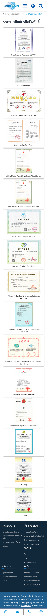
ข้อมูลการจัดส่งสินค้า (32, 581)
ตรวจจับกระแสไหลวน (11, 532)
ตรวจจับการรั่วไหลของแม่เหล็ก (12, 537)
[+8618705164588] (6, 612)
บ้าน (7, 14)
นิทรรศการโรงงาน (31, 540)
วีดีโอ (5, 581)
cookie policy (26, 606)
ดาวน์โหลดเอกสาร (10, 577)
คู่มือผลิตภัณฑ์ (8, 573)
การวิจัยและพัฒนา (31, 577)
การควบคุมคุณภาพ (31, 544)
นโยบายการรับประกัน (32, 585)
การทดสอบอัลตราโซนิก (12, 542)
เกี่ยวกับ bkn (15, 14)
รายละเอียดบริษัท (30, 532)
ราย (25, 558)
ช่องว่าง (6, 546)
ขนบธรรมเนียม (30, 562)
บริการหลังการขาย (31, 573)
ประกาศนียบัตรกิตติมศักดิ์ (32, 14)
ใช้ (25, 554)
